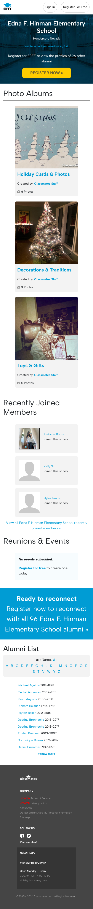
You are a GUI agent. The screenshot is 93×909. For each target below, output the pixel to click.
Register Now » (46, 72)
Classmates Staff (46, 184)
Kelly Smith (51, 466)
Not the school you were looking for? (46, 46)
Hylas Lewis (52, 498)
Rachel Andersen (29, 692)
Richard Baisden (29, 706)
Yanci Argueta (27, 699)
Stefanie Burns (54, 434)
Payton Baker (27, 713)
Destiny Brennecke (31, 720)
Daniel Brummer (29, 747)
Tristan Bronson (29, 733)
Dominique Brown (30, 740)
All (55, 660)
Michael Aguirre (29, 685)
